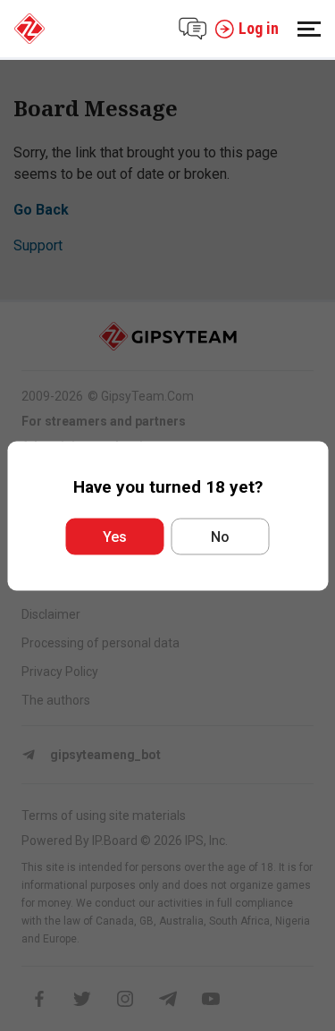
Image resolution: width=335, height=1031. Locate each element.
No (220, 536)
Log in (259, 28)
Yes (115, 536)
